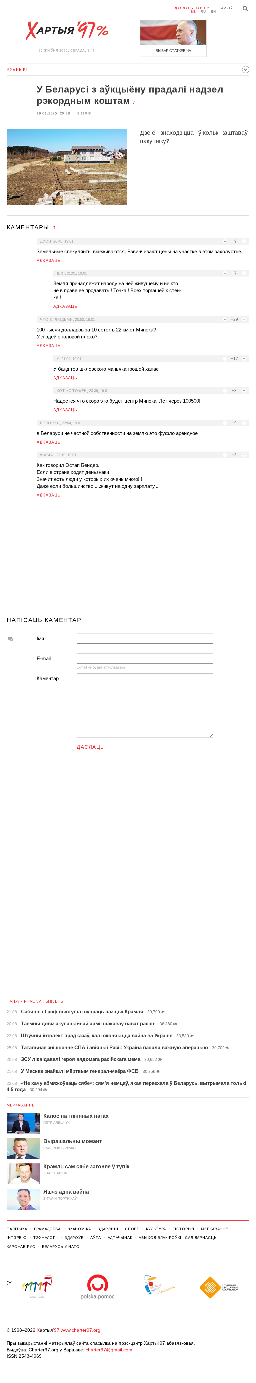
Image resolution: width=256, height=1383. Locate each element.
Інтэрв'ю (17, 1238)
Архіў (227, 8)
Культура (156, 1229)
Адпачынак (120, 1238)
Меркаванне (21, 1105)
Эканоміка (79, 1229)
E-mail (44, 658)
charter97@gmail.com (109, 1349)
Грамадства (47, 1229)
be (193, 11)
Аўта (95, 1238)
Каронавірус (21, 1247)
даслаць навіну (192, 8)
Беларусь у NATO (61, 1247)
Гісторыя (183, 1229)
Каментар (48, 678)
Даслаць (90, 747)
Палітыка (17, 1229)
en (213, 11)
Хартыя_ (66, 30)
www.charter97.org (80, 1330)
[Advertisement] (128, 560)
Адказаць (49, 260)
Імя (40, 638)
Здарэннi (108, 1229)
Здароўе (74, 1238)
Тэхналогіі (45, 1238)
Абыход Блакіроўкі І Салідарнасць (177, 1238)
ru (203, 11)
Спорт (132, 1229)
